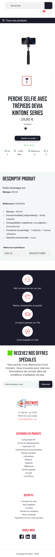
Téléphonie (28, 466)
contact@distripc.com (27, 419)
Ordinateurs (28, 456)
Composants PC (29, 440)
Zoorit (30, 554)
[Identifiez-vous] (49, 13)
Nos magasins (29, 504)
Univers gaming (28, 469)
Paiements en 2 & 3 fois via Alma (29, 518)
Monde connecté (28, 453)
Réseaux (28, 459)
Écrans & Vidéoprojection (29, 443)
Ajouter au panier (28, 138)
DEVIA (14, 192)
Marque (7, 192)
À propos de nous (29, 501)
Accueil (28, 473)
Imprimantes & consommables (28, 449)
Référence (8, 203)
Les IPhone (28, 476)
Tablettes (29, 463)
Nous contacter (29, 514)
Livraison (29, 508)
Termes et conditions (29, 511)
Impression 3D (28, 446)
